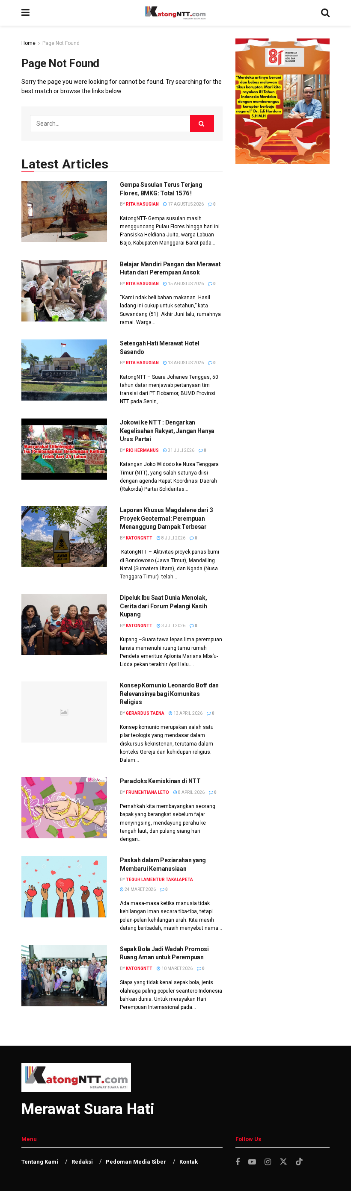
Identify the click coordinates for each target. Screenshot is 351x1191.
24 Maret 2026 (140, 889)
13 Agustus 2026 (185, 362)
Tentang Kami (39, 1162)
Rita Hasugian (142, 204)
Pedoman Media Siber (136, 1162)
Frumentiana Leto (147, 792)
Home (28, 43)
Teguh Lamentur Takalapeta (159, 879)
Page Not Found (61, 43)
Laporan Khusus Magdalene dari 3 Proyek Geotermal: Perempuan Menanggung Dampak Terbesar (166, 518)
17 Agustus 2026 (185, 204)
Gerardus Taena (145, 713)
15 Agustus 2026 (185, 283)
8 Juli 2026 (173, 538)
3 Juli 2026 (173, 625)
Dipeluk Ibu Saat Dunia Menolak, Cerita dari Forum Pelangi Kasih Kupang (163, 606)
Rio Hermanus (142, 450)
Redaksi (82, 1162)
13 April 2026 (187, 713)
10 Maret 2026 (177, 968)
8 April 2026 (191, 792)
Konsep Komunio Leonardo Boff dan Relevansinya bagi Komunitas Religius (169, 693)
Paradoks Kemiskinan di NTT (160, 781)
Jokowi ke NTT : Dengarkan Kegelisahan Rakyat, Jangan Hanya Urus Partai (167, 430)
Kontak (188, 1162)
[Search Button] (202, 123)
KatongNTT (139, 538)
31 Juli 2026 (180, 450)
